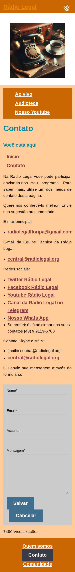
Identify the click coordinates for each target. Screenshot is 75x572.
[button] (67, 8)
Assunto (13, 431)
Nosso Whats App (28, 318)
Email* (12, 411)
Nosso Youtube (32, 112)
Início (13, 156)
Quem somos (37, 546)
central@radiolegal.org (33, 259)
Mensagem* (16, 451)
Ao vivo (23, 94)
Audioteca (26, 103)
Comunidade (37, 564)
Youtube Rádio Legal (31, 295)
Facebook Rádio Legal (33, 287)
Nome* (12, 391)
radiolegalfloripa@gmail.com (40, 231)
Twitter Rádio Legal (29, 279)
